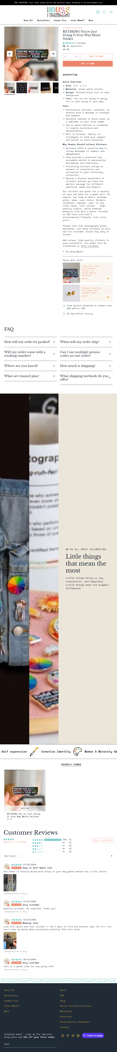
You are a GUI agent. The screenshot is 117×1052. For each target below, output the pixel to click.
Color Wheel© (12, 1006)
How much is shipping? (78, 366)
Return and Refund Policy (75, 1006)
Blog (62, 1000)
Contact (64, 1027)
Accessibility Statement (75, 1021)
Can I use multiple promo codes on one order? (80, 354)
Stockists (66, 1016)
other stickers (90, 245)
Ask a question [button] (103, 840)
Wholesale (66, 1011)
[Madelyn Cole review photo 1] (10, 940)
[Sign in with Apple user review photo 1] (10, 882)
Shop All (9, 990)
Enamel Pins (11, 1000)
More (6, 1011)
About (63, 990)
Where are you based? (21, 366)
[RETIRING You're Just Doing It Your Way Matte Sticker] (25, 790)
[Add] (108, 278)
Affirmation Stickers (73, 28)
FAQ (62, 995)
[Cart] (111, 12)
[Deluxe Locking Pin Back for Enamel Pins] (71, 293)
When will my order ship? (80, 342)
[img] (17, 864)
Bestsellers (11, 995)
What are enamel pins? (21, 376)
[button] (60, 20)
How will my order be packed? (27, 342)
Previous (10, 54)
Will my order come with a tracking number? (24, 354)
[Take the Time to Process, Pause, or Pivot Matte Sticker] (71, 273)
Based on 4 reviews (15, 842)
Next (53, 54)
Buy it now (87, 63)
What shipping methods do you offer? (84, 378)
